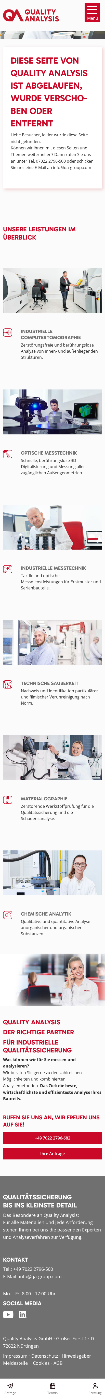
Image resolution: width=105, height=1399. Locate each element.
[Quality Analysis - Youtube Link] (8, 1314)
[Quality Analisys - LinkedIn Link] (23, 1314)
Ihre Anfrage (52, 1153)
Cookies (41, 1363)
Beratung (94, 1393)
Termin (52, 1393)
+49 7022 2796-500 (33, 1269)
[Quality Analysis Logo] (31, 12)
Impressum (15, 1356)
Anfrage (10, 1393)
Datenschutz (44, 1356)
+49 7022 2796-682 (52, 1138)
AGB (58, 1363)
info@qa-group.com (40, 1276)
